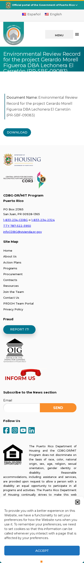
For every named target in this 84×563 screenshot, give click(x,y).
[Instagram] (15, 431)
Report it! (19, 329)
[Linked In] (31, 431)
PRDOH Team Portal (18, 303)
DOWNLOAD (17, 132)
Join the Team (13, 291)
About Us (10, 256)
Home (7, 250)
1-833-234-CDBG (15, 220)
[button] (77, 502)
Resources (11, 285)
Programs (10, 268)
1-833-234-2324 (43, 220)
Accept (42, 551)
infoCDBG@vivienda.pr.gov (22, 231)
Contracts (10, 280)
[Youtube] (23, 431)
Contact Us (11, 297)
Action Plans (12, 262)
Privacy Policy (13, 309)
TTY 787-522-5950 (17, 225)
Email (7, 400)
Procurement (13, 274)
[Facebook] (6, 431)
